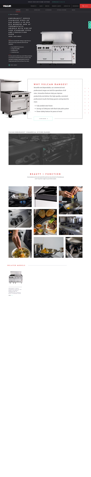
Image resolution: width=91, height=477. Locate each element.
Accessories (49, 10)
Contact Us (67, 6)
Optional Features (61, 10)
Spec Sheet (14, 65)
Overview (18, 10)
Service (47, 6)
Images (73, 10)
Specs (27, 10)
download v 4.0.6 (57, 2)
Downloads (37, 10)
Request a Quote (56, 6)
